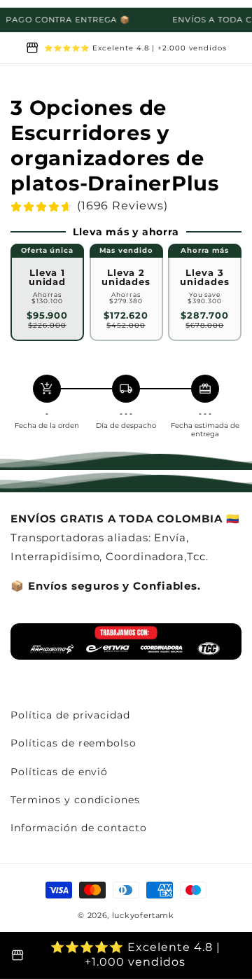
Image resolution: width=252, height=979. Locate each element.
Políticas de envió (59, 771)
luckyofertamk (143, 915)
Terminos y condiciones (75, 799)
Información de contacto (78, 827)
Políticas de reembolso (73, 743)
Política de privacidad (70, 715)
